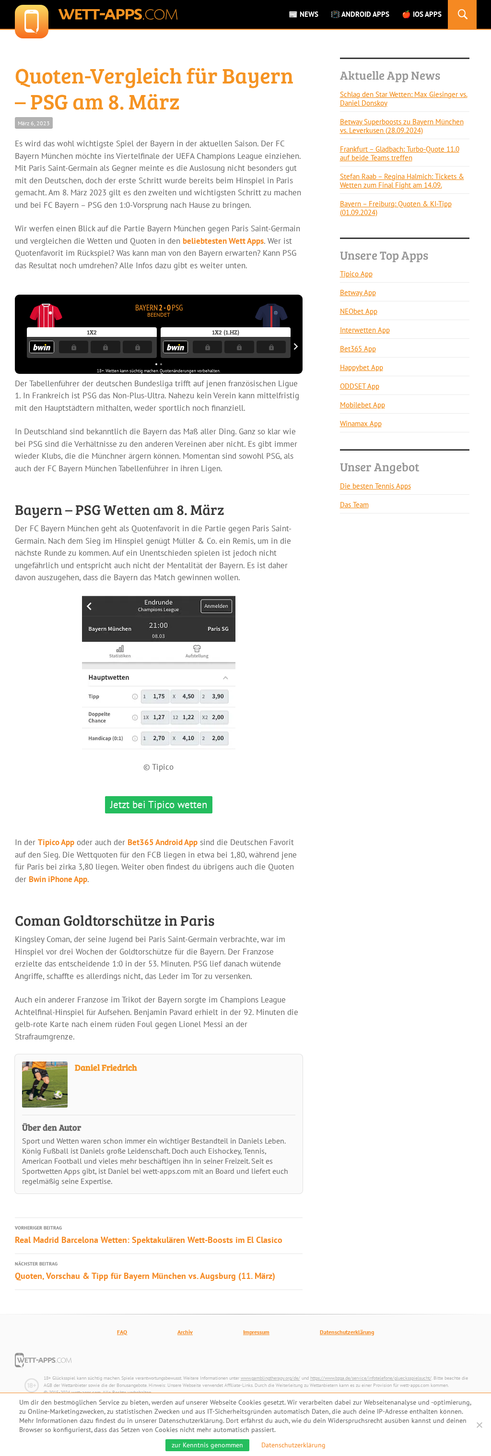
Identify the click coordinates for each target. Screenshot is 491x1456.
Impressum (256, 1332)
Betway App (358, 292)
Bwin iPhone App (58, 879)
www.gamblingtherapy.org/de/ (270, 1378)
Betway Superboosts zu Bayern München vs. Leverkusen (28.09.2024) (402, 126)
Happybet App (361, 367)
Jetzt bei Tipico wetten (158, 804)
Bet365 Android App (163, 842)
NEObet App (358, 311)
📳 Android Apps (360, 14)
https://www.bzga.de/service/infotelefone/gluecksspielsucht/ (371, 1378)
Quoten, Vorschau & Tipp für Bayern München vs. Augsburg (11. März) (145, 1271)
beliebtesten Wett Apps (223, 241)
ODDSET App (359, 386)
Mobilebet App (362, 404)
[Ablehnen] (479, 1425)
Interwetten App (365, 329)
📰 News (303, 14)
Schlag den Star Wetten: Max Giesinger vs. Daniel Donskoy (404, 98)
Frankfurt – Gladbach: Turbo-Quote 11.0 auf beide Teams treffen (399, 153)
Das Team (354, 504)
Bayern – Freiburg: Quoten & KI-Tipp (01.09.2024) (396, 208)
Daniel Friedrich (106, 1067)
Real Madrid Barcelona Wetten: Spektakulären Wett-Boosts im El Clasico (148, 1235)
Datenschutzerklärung (347, 1332)
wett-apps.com (96, 14)
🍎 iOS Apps (422, 14)
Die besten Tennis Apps (375, 485)
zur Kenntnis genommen (207, 1445)
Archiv (185, 1332)
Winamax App (361, 423)
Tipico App (56, 842)
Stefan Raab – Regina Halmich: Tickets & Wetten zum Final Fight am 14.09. (402, 181)
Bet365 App (358, 348)
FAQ (122, 1332)
